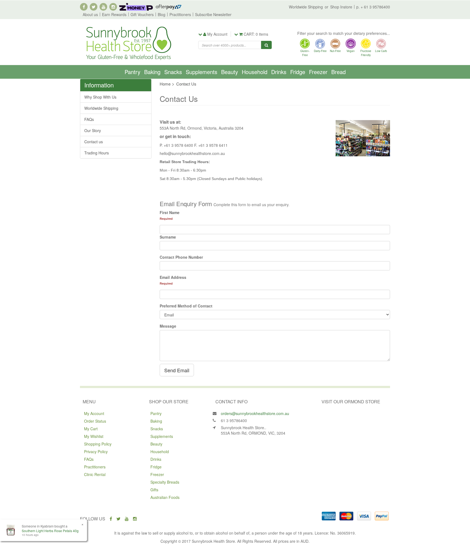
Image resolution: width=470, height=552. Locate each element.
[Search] (266, 45)
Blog (161, 14)
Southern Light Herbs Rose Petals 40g (50, 530)
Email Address (173, 277)
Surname (168, 237)
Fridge (297, 72)
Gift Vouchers (142, 14)
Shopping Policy (98, 444)
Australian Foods (165, 497)
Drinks (278, 72)
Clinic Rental (95, 474)
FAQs (89, 119)
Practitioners (180, 14)
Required (166, 218)
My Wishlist (93, 436)
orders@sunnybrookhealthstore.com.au (255, 413)
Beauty (229, 72)
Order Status (95, 421)
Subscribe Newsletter (213, 14)
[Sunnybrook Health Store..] (128, 42)
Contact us (93, 141)
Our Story (92, 130)
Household (254, 72)
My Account (94, 413)
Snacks (173, 72)
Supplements (201, 72)
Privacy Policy (96, 451)
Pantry (132, 72)
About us (90, 14)
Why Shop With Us (100, 97)
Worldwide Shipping (306, 7)
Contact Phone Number (181, 257)
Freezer (318, 72)
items (256, 34)
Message (168, 326)
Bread (338, 72)
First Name (170, 212)
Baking (152, 72)
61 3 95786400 (234, 420)
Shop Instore (341, 7)
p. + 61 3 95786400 (373, 7)
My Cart (91, 428)
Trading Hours (96, 152)
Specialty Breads (164, 482)
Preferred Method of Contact (186, 306)
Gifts (154, 489)
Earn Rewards (114, 14)
